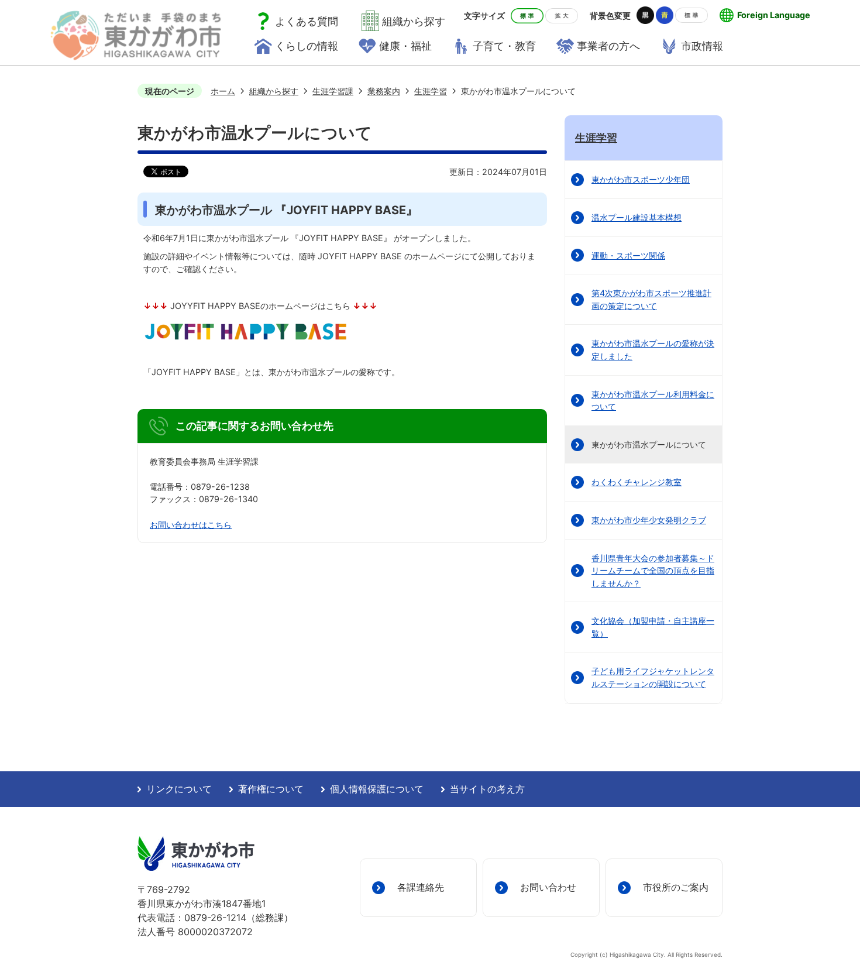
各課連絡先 (420, 887)
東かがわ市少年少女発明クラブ (648, 520)
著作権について (271, 789)
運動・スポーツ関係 (628, 255)
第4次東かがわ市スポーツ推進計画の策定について (651, 299)
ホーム (223, 91)
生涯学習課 (332, 91)
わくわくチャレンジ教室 (636, 482)
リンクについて (179, 789)
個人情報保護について (377, 789)
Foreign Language (773, 15)
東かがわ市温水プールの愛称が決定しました (652, 349)
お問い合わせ (548, 887)
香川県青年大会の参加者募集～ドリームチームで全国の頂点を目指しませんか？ (652, 570)
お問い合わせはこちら (191, 525)
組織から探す (273, 91)
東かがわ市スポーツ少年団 (640, 179)
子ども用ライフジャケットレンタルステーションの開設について (652, 677)
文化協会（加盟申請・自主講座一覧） (652, 627)
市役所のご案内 (675, 887)
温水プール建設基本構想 (636, 217)
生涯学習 (430, 91)
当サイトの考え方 (487, 789)
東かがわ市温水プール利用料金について (652, 400)
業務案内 (383, 91)
